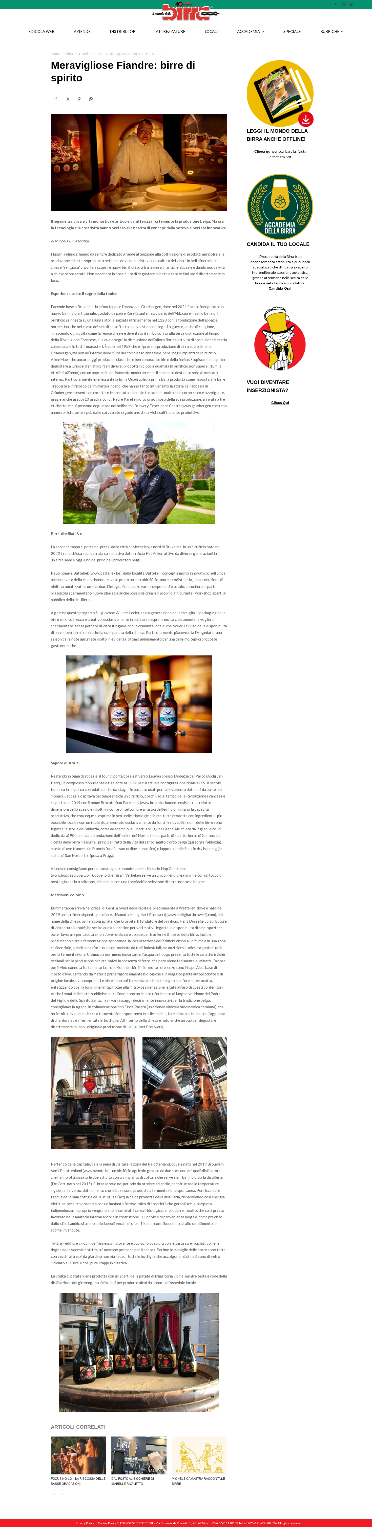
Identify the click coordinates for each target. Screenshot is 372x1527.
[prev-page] (54, 1494)
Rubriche (329, 31)
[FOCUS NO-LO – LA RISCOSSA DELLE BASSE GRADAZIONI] (78, 1455)
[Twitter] (68, 99)
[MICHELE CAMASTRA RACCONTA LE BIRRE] (199, 1455)
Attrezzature (170, 31)
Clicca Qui (280, 403)
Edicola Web (41, 31)
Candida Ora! (280, 288)
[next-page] (62, 1494)
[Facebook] (56, 99)
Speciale (292, 31)
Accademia (248, 31)
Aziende (82, 31)
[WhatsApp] (91, 99)
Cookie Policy (107, 1523)
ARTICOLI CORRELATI (78, 1427)
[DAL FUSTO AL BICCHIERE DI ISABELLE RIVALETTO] (139, 1455)
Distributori (123, 31)
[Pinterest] (79, 99)
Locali (211, 31)
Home (55, 54)
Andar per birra (93, 54)
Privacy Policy (85, 1523)
